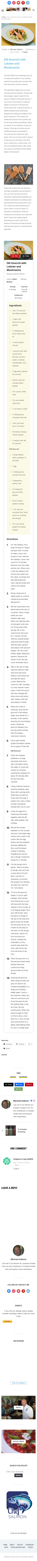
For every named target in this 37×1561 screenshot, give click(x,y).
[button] (2, 10)
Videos (30, 1547)
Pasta (25, 52)
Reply (17, 1165)
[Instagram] (14, 2)
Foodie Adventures (18, 1547)
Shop (6, 1547)
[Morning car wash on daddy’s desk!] (6, 1373)
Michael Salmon (16, 49)
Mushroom (23, 1077)
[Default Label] (18, 2)
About (12, 1545)
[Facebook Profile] (31, 1101)
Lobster (13, 1077)
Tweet (9, 1084)
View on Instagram (18, 1383)
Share (20, 1084)
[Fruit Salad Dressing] (10, 1130)
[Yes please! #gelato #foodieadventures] (18, 1373)
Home (3, 17)
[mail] (27, 2)
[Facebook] (9, 2)
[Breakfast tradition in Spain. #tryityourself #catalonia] (30, 1361)
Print (19, 1089)
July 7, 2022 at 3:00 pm (21, 1162)
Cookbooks (29, 1545)
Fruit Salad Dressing (22, 1130)
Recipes (20, 1545)
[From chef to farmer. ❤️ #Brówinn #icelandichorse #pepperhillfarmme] (30, 1350)
